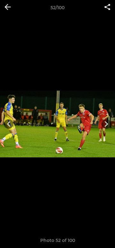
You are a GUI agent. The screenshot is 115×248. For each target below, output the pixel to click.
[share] (107, 7)
